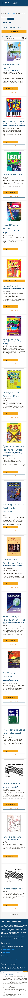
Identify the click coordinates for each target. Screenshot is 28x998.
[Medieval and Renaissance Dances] (14, 546)
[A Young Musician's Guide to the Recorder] (14, 491)
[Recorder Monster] (14, 161)
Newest (13, 38)
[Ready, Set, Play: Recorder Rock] (14, 379)
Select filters (14, 31)
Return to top (14, 914)
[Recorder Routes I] (14, 770)
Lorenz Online (10, 13)
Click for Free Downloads (14, 281)
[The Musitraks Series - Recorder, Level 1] (14, 716)
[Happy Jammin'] (14, 268)
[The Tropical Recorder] (14, 659)
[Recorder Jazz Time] (14, 108)
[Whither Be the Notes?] (14, 51)
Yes (4, 19)
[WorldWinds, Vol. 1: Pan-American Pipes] (14, 603)
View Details (14, 92)
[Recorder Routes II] (14, 875)
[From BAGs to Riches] (14, 211)
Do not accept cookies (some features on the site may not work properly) (15, 987)
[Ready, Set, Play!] (14, 326)
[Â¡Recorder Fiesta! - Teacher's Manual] (14, 433)
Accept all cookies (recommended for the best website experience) (14, 995)
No (11, 19)
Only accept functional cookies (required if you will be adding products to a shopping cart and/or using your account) (14, 991)
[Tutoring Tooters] (14, 823)
